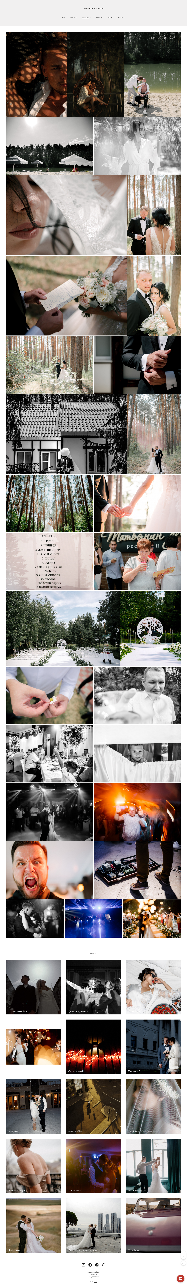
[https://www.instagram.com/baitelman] (83, 1265)
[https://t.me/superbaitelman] (90, 1265)
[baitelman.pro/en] (93, 8)
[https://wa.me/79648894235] (103, 1265)
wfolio (95, 1282)
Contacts (121, 18)
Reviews (110, 18)
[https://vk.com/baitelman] (97, 1265)
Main (63, 18)
